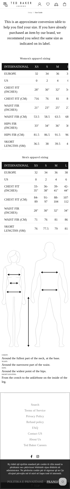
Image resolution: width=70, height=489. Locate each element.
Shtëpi (30, 12)
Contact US (35, 433)
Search (35, 404)
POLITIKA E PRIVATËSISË (25, 481)
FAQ (35, 427)
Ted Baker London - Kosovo (21, 4)
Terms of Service (35, 410)
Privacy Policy (35, 416)
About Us (35, 439)
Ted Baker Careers (35, 445)
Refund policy (35, 422)
